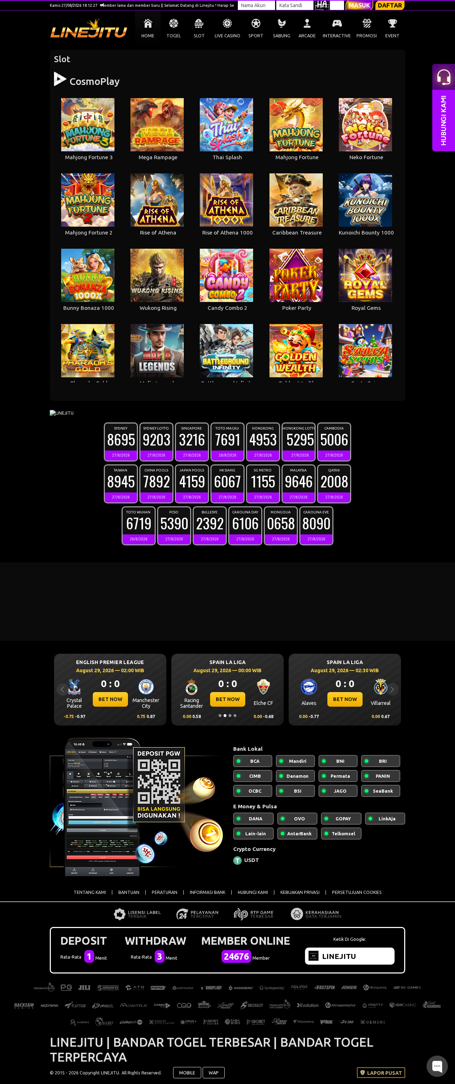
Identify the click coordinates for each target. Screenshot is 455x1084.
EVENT (392, 35)
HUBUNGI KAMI (253, 892)
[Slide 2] (225, 716)
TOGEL (173, 35)
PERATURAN (164, 892)
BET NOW (110, 699)
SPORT (255, 35)
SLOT (199, 35)
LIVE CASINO (227, 35)
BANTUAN (128, 892)
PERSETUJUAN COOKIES (357, 892)
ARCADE (307, 35)
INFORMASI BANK (207, 892)
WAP (214, 1072)
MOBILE (187, 1072)
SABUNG (281, 35)
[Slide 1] (220, 716)
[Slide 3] (230, 716)
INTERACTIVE (337, 35)
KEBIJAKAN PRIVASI (300, 892)
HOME (147, 35)
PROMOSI (367, 35)
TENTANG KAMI (90, 892)
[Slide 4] (235, 716)
